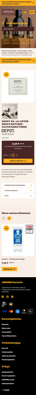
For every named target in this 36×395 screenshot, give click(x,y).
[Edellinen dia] (4, 218)
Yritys (6, 366)
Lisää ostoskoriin (17, 161)
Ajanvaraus (6, 328)
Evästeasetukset (8, 383)
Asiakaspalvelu (7, 372)
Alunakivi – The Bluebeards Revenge (13, 259)
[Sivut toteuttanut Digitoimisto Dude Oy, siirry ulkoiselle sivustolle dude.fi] (5, 390)
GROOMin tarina (8, 379)
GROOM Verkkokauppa (9, 51)
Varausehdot (6, 332)
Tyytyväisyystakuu (9, 336)
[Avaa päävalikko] (32, 12)
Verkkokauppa (16, 23)
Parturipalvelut (11, 319)
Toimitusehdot (7, 352)
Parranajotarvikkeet (22, 53)
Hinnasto (5, 324)
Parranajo (11, 53)
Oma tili (5, 348)
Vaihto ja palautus (9, 356)
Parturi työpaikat (8, 376)
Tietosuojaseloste (8, 359)
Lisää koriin (8, 269)
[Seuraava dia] (9, 218)
